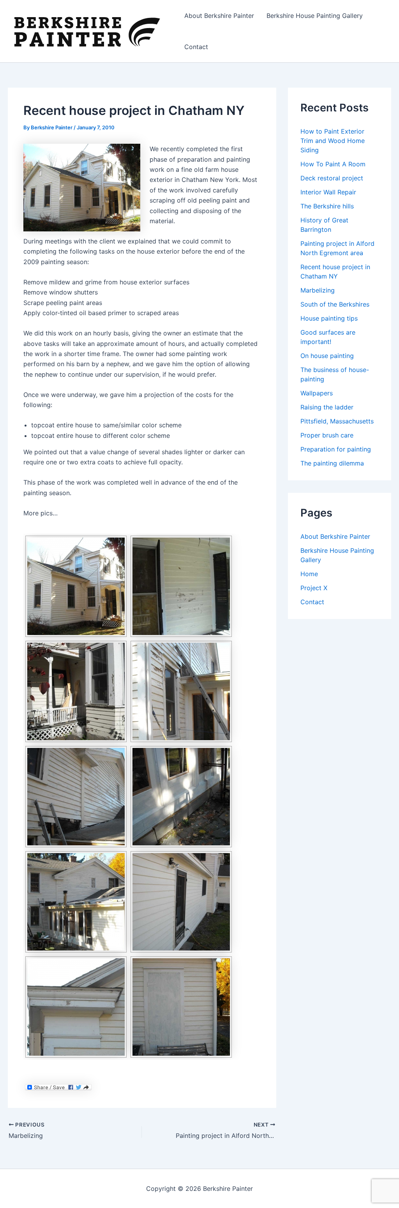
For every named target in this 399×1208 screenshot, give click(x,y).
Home (309, 574)
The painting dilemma (332, 463)
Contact (196, 47)
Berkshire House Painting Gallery (315, 15)
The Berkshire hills (327, 206)
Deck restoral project (331, 178)
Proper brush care (326, 435)
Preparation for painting (335, 449)
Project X (313, 588)
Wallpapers (316, 393)
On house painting (327, 356)
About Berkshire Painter (219, 15)
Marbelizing (317, 290)
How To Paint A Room (332, 164)
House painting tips (329, 318)
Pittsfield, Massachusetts (337, 421)
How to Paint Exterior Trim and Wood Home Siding (332, 140)
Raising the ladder (326, 407)
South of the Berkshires (334, 304)
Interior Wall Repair (328, 192)
